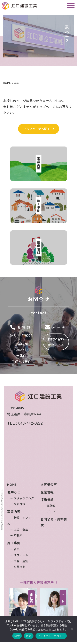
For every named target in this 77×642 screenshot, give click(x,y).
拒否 (28, 635)
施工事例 (13, 542)
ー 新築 (15, 549)
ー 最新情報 (17, 504)
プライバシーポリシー (51, 635)
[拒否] (72, 629)
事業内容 (13, 511)
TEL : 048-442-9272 (25, 423)
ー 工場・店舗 (19, 561)
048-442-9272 (21, 335)
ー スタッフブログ (22, 498)
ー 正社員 (49, 506)
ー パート (49, 512)
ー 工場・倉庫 (19, 530)
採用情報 (47, 499)
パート (62, 598)
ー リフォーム (19, 555)
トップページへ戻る (36, 129)
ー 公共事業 (17, 567)
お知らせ (13, 492)
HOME (11, 484)
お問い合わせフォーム (56, 341)
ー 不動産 (16, 535)
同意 (17, 635)
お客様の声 (48, 484)
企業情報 (47, 492)
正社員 (31, 598)
